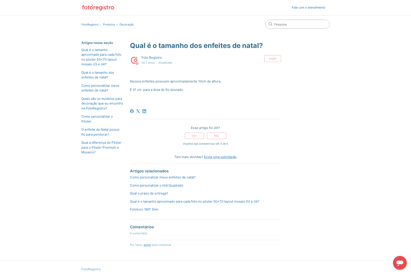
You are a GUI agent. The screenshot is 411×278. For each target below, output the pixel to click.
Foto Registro (151, 57)
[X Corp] (138, 111)
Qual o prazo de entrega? (149, 193)
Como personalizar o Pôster (97, 118)
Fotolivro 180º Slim (144, 209)
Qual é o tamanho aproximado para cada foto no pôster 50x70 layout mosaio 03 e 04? (101, 57)
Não (216, 135)
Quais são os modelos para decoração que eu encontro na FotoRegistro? (102, 103)
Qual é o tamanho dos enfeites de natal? (97, 74)
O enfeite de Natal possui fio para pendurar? (100, 131)
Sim (194, 135)
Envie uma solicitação (220, 157)
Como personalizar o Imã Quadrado (156, 185)
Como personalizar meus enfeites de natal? (100, 88)
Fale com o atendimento (308, 7)
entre (147, 245)
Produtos (109, 24)
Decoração (127, 24)
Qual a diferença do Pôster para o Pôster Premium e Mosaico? (101, 147)
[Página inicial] (98, 8)
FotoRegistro (89, 24)
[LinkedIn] (144, 111)
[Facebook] (132, 111)
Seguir (273, 58)
